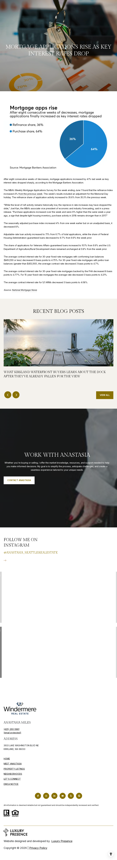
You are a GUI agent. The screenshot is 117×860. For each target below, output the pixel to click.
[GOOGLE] (79, 796)
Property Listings (14, 769)
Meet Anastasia (13, 763)
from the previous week (30, 194)
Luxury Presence (61, 841)
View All (105, 395)
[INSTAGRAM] (46, 796)
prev (7, 394)
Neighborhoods (13, 774)
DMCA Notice (11, 784)
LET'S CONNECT (12, 779)
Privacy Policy (38, 848)
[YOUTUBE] (63, 796)
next (16, 394)
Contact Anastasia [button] (19, 480)
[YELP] (71, 796)
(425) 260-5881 (11, 729)
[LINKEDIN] (54, 796)
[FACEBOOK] (38, 796)
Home (7, 758)
